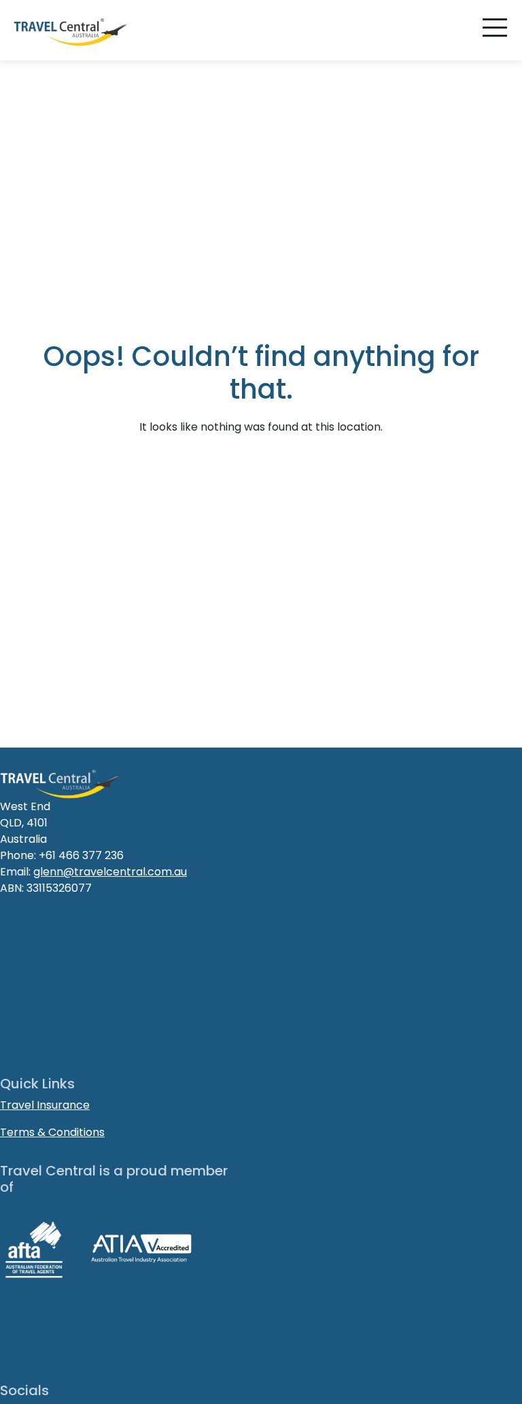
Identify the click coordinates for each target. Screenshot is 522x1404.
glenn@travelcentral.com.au (110, 872)
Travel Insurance (45, 1105)
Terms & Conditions (52, 1132)
